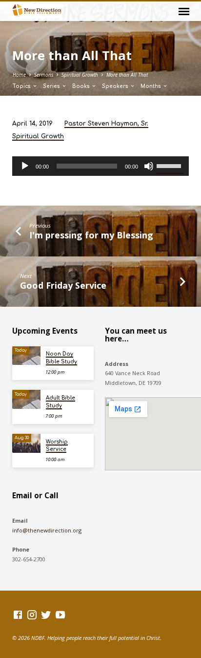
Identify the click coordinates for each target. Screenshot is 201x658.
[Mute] (149, 166)
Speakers (116, 86)
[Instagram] (32, 614)
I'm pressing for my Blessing (91, 235)
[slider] (170, 165)
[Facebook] (17, 614)
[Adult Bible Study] (26, 399)
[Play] (25, 166)
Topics (22, 86)
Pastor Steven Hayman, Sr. (106, 123)
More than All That (127, 74)
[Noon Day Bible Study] (26, 355)
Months (151, 86)
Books (81, 86)
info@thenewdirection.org (46, 530)
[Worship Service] (26, 443)
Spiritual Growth (79, 74)
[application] (100, 166)
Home (19, 74)
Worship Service (57, 445)
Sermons (43, 74)
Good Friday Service (63, 285)
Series (52, 86)
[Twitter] (46, 614)
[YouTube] (60, 614)
